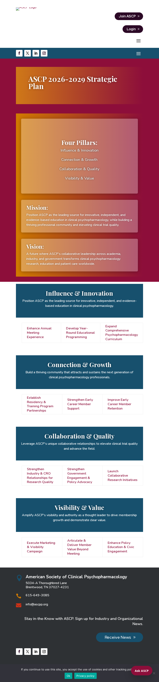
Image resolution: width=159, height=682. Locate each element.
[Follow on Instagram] (44, 53)
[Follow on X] (27, 53)
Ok (68, 675)
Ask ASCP (142, 671)
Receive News (118, 637)
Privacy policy (85, 675)
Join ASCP (127, 16)
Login (131, 29)
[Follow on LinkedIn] (36, 53)
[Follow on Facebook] (19, 53)
